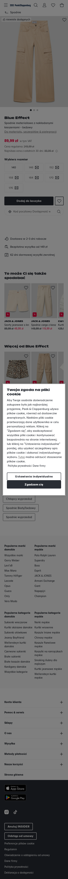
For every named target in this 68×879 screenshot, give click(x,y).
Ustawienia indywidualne (34, 476)
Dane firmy (39, 466)
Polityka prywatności (20, 466)
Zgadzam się (34, 484)
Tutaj (21, 457)
